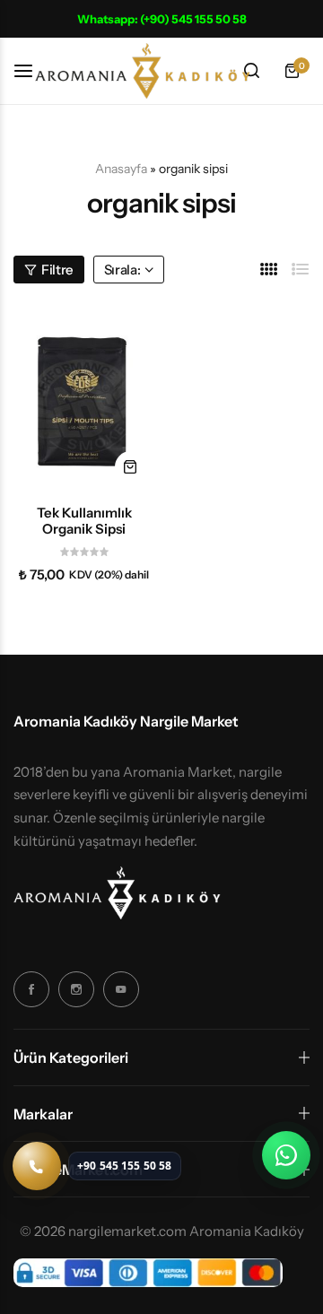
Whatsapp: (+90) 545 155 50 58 (162, 19)
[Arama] (251, 71)
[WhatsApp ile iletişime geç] (286, 1155)
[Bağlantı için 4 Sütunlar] (269, 269)
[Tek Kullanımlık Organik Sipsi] (84, 397)
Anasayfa (121, 169)
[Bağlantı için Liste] (301, 269)
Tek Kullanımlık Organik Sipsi (84, 521)
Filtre (57, 269)
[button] (130, 467)
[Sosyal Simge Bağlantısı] (31, 989)
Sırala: (122, 269)
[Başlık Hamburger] (32, 70)
